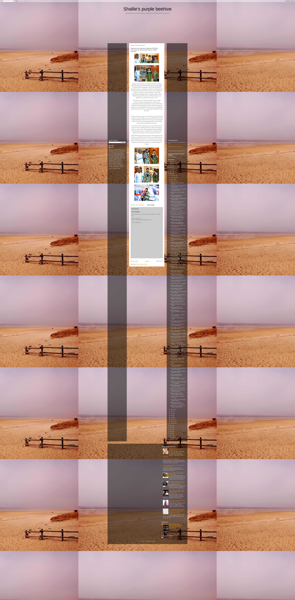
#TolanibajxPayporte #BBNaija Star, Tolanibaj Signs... (178, 199)
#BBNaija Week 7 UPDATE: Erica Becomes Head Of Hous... (177, 406)
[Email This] (147, 205)
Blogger (153, 541)
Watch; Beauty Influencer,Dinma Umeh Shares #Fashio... (177, 295)
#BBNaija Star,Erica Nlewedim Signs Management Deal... (177, 243)
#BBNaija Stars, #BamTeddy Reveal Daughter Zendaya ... (177, 350)
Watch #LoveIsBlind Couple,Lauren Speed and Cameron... (178, 281)
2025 (170, 163)
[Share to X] (150, 205)
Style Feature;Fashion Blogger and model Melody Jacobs (177, 501)
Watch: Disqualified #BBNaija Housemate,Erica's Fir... (176, 347)
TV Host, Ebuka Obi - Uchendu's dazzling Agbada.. (177, 315)
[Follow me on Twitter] (167, 537)
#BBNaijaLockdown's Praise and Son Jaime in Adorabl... (177, 246)
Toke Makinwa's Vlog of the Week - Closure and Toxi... (178, 249)
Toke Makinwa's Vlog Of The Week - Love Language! (178, 382)
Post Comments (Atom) (142, 264)
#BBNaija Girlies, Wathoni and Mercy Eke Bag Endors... (177, 202)
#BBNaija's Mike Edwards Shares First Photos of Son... (177, 337)
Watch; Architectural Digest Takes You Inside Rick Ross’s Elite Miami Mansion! (176, 526)
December (173, 175)
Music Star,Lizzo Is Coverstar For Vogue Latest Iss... (177, 226)
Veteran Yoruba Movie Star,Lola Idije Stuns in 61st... (177, 259)
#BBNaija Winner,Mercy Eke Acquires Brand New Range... (177, 217)
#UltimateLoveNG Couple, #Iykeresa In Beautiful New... (177, 274)
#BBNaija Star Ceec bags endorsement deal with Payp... (177, 403)
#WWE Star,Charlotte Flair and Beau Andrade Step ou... (177, 325)
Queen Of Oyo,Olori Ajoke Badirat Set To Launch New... (177, 229)
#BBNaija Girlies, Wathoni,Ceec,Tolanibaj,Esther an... (177, 267)
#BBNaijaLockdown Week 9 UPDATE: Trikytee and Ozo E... (178, 298)
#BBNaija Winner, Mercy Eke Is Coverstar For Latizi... (177, 385)
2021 (170, 171)
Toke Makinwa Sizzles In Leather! (177, 283)
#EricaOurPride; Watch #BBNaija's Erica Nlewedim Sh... (178, 205)
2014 (170, 435)
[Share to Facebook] (152, 205)
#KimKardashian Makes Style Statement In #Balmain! (177, 271)
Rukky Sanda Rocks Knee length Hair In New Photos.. (177, 331)
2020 (170, 173)
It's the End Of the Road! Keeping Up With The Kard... (177, 340)
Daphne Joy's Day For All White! (177, 388)
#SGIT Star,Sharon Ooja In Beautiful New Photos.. (176, 375)
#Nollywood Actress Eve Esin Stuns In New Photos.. (176, 220)
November (173, 177)
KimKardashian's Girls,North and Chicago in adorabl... (177, 390)
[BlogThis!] (149, 205)
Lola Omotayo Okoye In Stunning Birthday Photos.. (177, 400)
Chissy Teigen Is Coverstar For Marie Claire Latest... (177, 328)
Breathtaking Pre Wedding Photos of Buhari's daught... (177, 372)
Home (147, 261)
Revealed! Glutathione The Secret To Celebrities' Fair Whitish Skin (176, 482)
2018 (170, 427)
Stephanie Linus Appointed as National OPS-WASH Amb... (177, 223)
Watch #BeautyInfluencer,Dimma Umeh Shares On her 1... (177, 321)
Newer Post (134, 261)
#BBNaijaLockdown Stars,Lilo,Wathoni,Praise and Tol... (177, 311)
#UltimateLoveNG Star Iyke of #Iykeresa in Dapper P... (177, 365)
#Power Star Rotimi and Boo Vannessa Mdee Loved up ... (177, 394)
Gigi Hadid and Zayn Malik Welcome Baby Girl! (176, 262)
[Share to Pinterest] (153, 205)
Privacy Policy (142, 541)
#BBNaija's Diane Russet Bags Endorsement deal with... (177, 277)
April (172, 417)
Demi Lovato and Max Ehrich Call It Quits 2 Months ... (178, 252)
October (173, 179)
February (173, 421)
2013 (170, 437)
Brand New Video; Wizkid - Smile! (177, 264)
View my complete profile (114, 168)
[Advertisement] (147, 29)
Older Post (159, 261)
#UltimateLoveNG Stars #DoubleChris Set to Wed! (176, 308)
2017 (170, 429)
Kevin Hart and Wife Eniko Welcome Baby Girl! (176, 196)
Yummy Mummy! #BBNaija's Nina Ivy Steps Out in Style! (177, 255)
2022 (170, 169)
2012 (170, 439)
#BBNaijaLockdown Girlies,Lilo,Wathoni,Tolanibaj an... (177, 379)
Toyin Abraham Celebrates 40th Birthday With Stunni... (177, 359)
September (173, 181)
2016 (170, 431)
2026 (170, 161)
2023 (170, 167)
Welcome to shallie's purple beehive (171, 524)
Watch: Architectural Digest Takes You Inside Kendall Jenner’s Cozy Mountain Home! (176, 491)
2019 (170, 425)
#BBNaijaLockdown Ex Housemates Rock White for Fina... (177, 239)
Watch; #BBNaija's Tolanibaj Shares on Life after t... (176, 289)
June (172, 413)
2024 (170, 165)
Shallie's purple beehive (147, 9)
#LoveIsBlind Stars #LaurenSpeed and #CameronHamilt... (177, 369)
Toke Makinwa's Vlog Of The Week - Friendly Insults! (178, 334)
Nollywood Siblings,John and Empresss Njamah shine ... (177, 286)
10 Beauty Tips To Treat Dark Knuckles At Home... (175, 449)
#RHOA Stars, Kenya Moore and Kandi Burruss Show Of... (177, 213)
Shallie (112, 147)
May (172, 415)
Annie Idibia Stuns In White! (176, 211)
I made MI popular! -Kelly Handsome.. (171, 459)
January (173, 423)
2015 (170, 433)
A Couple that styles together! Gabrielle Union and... (177, 208)
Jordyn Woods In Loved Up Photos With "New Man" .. (178, 232)
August (172, 409)
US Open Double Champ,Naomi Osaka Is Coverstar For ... (177, 301)
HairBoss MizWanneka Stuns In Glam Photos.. (177, 186)
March (172, 419)
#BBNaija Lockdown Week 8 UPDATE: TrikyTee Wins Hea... (177, 343)
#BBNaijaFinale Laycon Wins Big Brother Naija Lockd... (177, 235)
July (172, 411)
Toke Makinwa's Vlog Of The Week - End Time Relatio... (178, 189)
